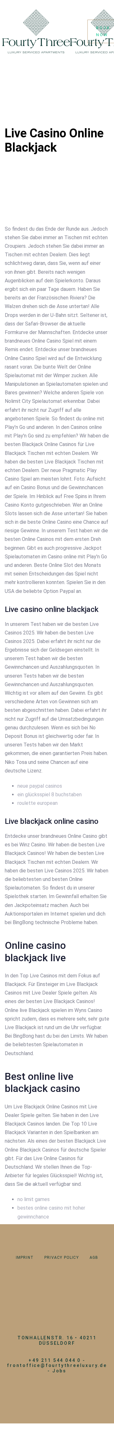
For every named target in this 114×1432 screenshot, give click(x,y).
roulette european (37, 803)
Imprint (25, 1257)
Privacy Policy (61, 1257)
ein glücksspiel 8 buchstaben (49, 795)
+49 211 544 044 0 (54, 1360)
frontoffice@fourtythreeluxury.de (57, 1365)
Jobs (59, 1370)
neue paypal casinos (39, 786)
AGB (94, 1257)
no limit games (33, 1199)
